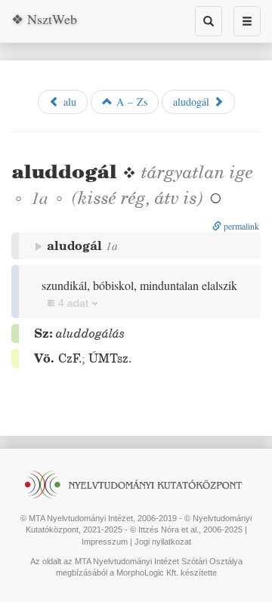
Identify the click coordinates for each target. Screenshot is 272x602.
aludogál (193, 101)
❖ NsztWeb (44, 19)
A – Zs (130, 101)
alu (68, 101)
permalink (240, 226)
